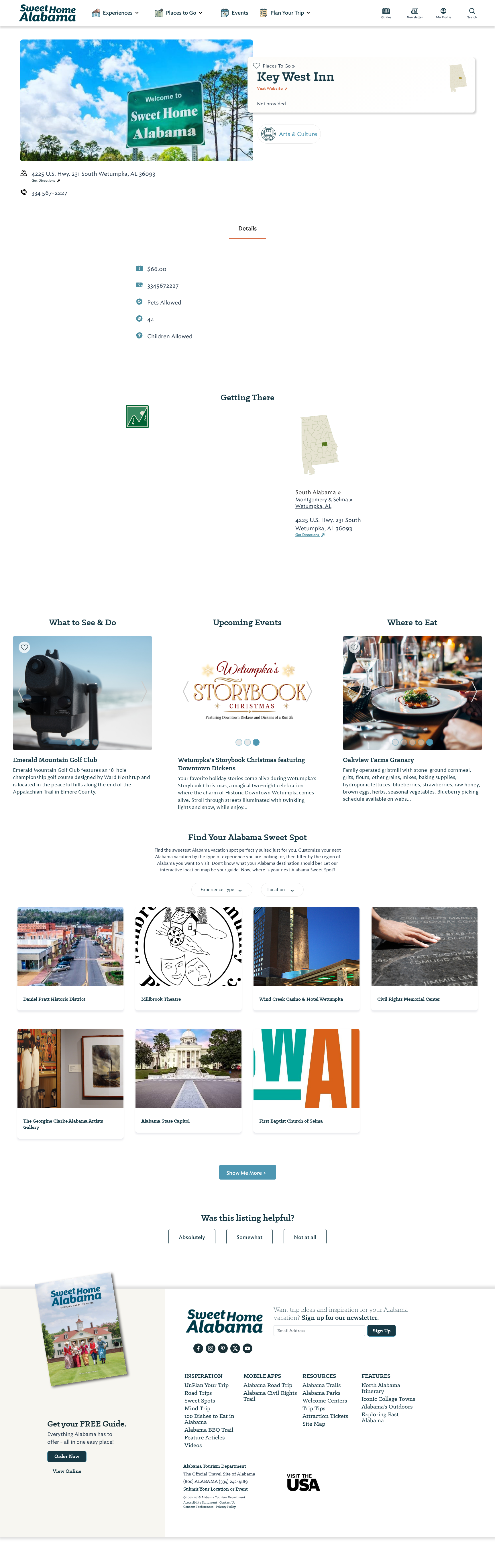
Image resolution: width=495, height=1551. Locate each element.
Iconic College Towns (388, 1399)
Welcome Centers (324, 1401)
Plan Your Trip (287, 12)
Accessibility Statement (200, 1502)
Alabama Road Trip (267, 1385)
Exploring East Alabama (380, 1417)
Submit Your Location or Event (215, 1489)
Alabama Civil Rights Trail (270, 1396)
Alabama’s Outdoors (387, 1407)
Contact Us (227, 1502)
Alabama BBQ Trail (208, 1430)
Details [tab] (247, 228)
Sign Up (381, 1330)
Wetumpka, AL (313, 506)
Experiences (118, 12)
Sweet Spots (199, 1401)
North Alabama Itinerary (381, 1388)
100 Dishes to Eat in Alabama (209, 1419)
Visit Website (270, 88)
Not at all (305, 1237)
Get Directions (44, 180)
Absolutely (192, 1237)
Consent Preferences (198, 1507)
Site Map (313, 1424)
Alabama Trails (321, 1385)
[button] (21, 693)
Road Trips (198, 1393)
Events (240, 12)
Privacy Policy (226, 1507)
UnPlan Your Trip (206, 1385)
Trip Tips (313, 1408)
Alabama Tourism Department (214, 1466)
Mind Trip (197, 1408)
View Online (67, 1471)
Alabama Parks (321, 1393)
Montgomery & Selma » (324, 499)
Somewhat (249, 1237)
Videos (193, 1445)
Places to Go (181, 12)
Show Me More (246, 1173)
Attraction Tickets (325, 1416)
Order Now (66, 1456)
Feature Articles (204, 1438)
